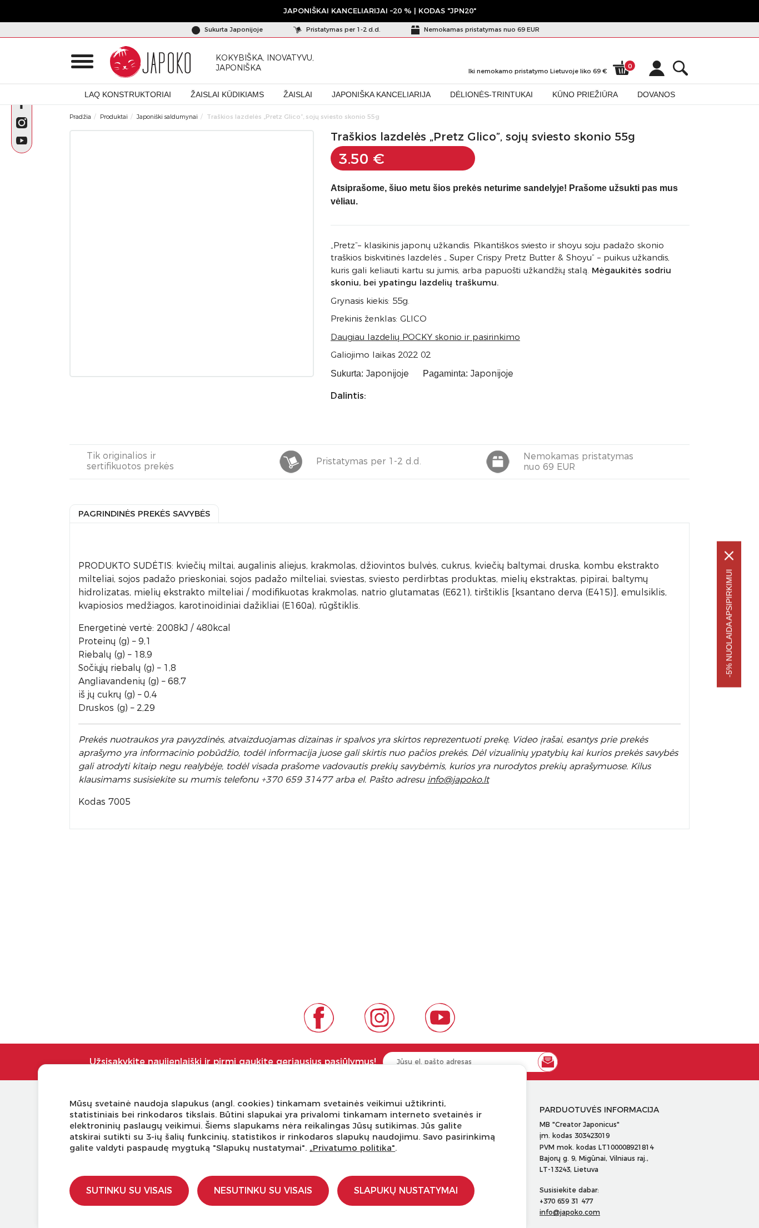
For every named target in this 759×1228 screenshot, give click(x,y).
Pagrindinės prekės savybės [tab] (144, 513)
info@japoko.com (570, 1212)
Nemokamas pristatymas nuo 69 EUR (481, 29)
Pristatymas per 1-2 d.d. (342, 29)
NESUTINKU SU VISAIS (263, 1190)
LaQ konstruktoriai (127, 94)
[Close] (729, 555)
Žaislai (297, 94)
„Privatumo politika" (352, 1147)
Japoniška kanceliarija (381, 94)
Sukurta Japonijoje (233, 29)
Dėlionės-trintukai (491, 94)
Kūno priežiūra (585, 94)
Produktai (114, 117)
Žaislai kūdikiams (227, 94)
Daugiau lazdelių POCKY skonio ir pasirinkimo (425, 337)
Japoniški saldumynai (167, 117)
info (458, 779)
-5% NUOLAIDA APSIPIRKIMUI (729, 623)
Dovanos (656, 94)
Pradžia (80, 117)
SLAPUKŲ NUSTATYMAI (406, 1190)
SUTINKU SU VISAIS (129, 1190)
